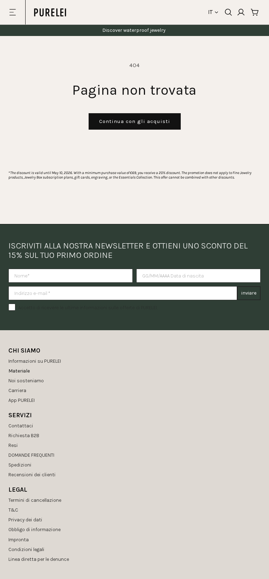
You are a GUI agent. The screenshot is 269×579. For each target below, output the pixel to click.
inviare (248, 293)
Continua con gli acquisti (134, 121)
